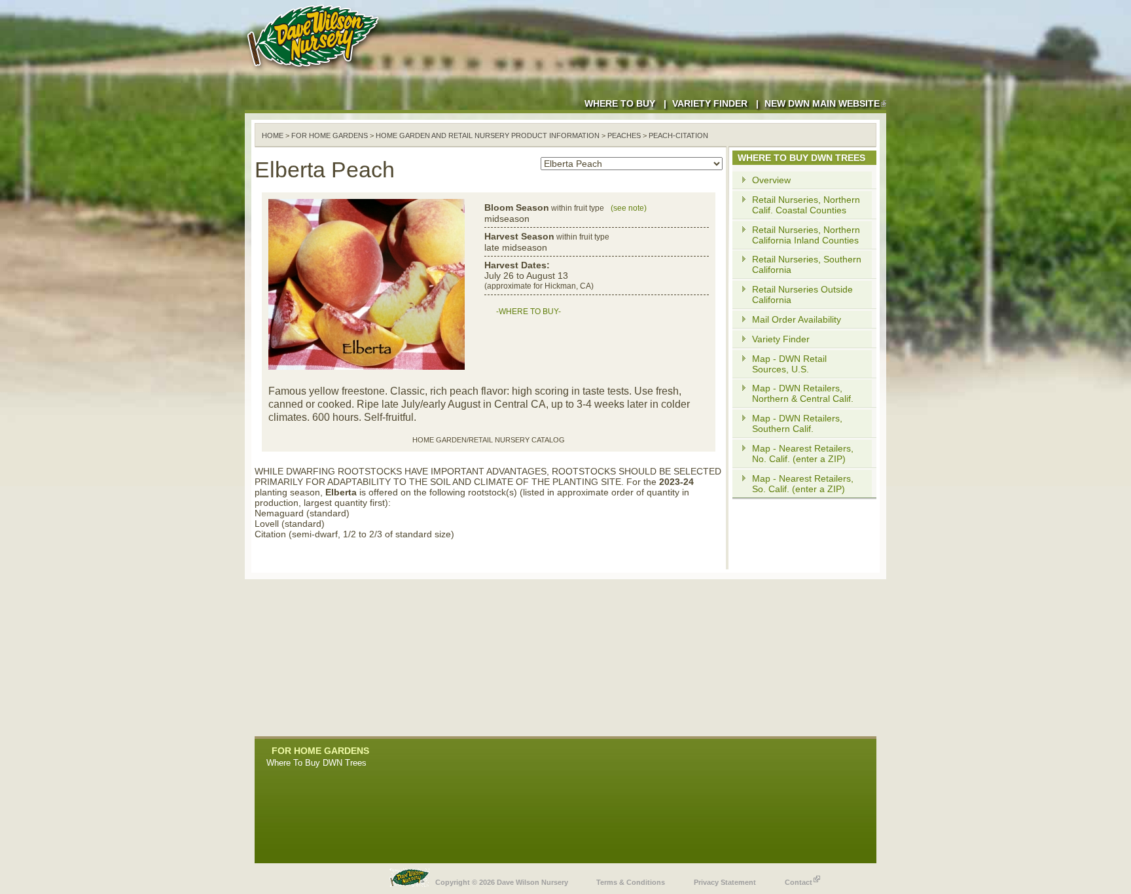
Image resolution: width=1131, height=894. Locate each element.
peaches (624, 135)
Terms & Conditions (630, 882)
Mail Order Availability (796, 319)
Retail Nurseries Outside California (802, 294)
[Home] (315, 72)
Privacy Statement (725, 882)
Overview (771, 180)
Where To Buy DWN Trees (316, 763)
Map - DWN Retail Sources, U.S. (789, 363)
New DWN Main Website (822, 103)
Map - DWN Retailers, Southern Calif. (797, 423)
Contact (798, 882)
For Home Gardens (329, 135)
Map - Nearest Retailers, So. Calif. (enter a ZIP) (802, 483)
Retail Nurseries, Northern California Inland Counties (806, 234)
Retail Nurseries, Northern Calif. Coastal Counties (806, 204)
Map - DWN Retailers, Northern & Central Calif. (802, 393)
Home (272, 135)
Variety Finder (709, 103)
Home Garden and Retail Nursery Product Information (488, 135)
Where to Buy (619, 103)
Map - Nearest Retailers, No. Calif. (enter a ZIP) (802, 453)
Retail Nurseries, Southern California (806, 264)
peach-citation (678, 135)
